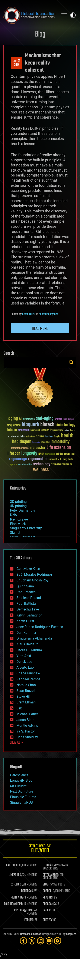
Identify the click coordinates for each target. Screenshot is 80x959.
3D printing (18, 502)
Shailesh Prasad (28, 598)
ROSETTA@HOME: (24, 910)
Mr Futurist (18, 786)
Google (57, 436)
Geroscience (19, 775)
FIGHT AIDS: (17, 897)
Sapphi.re (71, 934)
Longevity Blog (21, 780)
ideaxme (45, 442)
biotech (47, 425)
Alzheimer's (29, 419)
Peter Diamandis (22, 510)
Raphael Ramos (28, 679)
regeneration (38, 458)
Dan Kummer (26, 633)
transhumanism (61, 464)
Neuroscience (50, 454)
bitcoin (12, 430)
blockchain (23, 430)
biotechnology (65, 425)
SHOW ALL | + (16, 743)
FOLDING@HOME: (13, 904)
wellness (41, 470)
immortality (60, 441)
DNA (13, 515)
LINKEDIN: (14, 875)
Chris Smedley (27, 737)
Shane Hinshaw (28, 673)
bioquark (30, 425)
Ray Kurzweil (19, 519)
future (40, 436)
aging (13, 418)
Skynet (15, 533)
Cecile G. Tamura (29, 650)
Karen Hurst (28, 314)
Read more (40, 328)
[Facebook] (23, 940)
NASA (41, 454)
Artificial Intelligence (64, 419)
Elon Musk (18, 524)
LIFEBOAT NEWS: (52, 865)
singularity (68, 459)
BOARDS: (47, 891)
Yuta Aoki (23, 656)
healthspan (21, 441)
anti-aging (45, 418)
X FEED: (15, 884)
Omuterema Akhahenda (34, 638)
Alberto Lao (25, 667)
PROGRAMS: (49, 904)
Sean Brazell (25, 691)
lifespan (13, 453)
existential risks (16, 436)
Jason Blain (25, 720)
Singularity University (26, 528)
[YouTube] (49, 940)
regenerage (18, 459)
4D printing (18, 506)
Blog (40, 34)
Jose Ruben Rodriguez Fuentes (39, 627)
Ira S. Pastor (25, 731)
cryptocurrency (56, 430)
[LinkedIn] (40, 940)
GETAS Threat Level (40, 849)
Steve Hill (23, 696)
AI (20, 419)
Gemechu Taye (27, 609)
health (67, 436)
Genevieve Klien (28, 569)
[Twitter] (32, 940)
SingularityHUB (21, 802)
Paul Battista (26, 604)
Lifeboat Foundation (30, 934)
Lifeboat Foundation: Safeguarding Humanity (29, 15)
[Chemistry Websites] (40, 388)
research (53, 459)
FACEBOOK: (12, 865)
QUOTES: (47, 920)
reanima (69, 454)
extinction (30, 436)
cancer (45, 430)
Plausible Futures (23, 797)
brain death (35, 430)
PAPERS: (47, 910)
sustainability (25, 464)
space (13, 464)
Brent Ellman (26, 702)
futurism (49, 436)
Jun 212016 (16, 63)
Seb (19, 708)
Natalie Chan (26, 685)
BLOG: (46, 884)
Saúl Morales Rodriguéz (34, 574)
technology (41, 464)
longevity (29, 453)
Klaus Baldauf (27, 644)
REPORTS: (48, 897)
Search (71, 362)
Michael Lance (27, 714)
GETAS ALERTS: (51, 875)
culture (66, 430)
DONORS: (26, 891)
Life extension (59, 447)
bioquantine (14, 425)
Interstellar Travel (20, 448)
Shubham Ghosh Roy (32, 580)
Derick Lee (24, 662)
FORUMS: (29, 920)
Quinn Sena (25, 586)
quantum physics (48, 314)
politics (59, 454)
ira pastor (37, 447)
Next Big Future (21, 791)
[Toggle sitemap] (64, 15)
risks (60, 459)
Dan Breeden (26, 592)
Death (72, 430)
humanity (36, 442)
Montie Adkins (27, 726)
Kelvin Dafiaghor (29, 615)
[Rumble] (57, 940)
